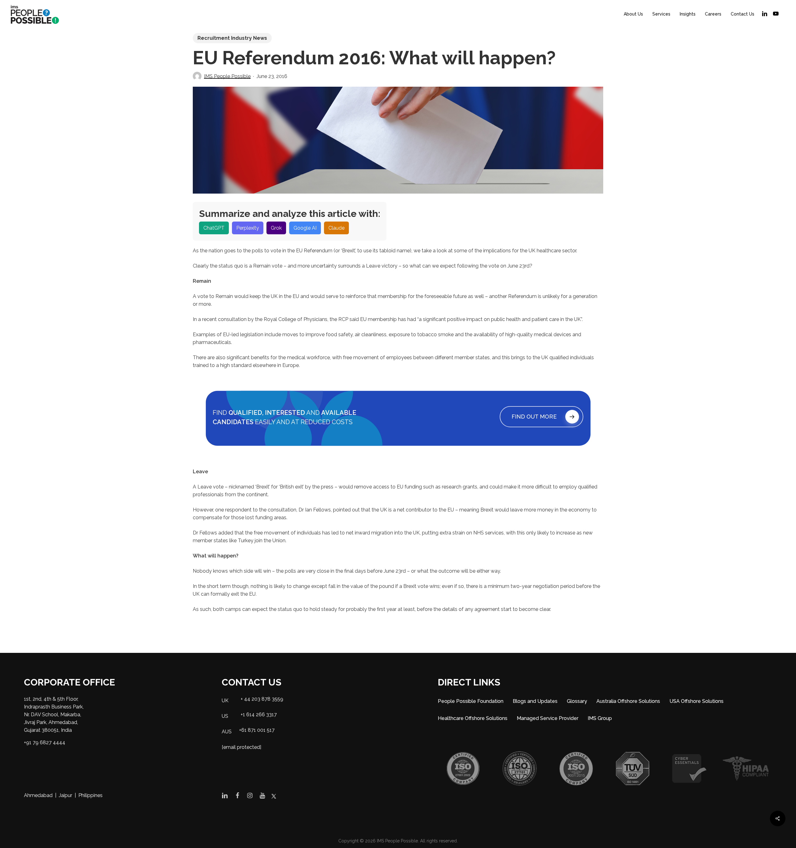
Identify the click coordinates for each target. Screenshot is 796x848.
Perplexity (247, 228)
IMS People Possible (227, 76)
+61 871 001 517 (257, 730)
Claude (336, 228)
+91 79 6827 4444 (44, 742)
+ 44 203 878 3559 (262, 699)
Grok (276, 228)
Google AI (305, 228)
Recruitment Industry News (232, 38)
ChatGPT (213, 228)
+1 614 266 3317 (259, 714)
